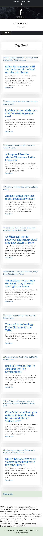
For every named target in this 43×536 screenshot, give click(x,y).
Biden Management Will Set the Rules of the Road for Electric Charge (20, 69)
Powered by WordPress (13, 530)
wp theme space (21, 533)
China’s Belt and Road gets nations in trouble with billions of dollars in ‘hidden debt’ (21, 416)
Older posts (7, 494)
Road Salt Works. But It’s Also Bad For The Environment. (20, 368)
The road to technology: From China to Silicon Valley (19, 327)
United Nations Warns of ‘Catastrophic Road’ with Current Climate (20, 462)
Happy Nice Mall (21, 23)
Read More (9, 88)
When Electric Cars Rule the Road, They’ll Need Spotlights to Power (20, 283)
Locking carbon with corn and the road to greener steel (21, 113)
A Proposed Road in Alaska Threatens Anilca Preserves (20, 157)
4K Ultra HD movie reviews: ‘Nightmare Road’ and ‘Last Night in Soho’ (21, 239)
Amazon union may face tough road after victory (20, 197)
